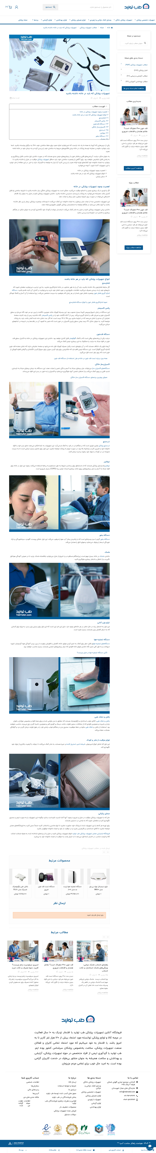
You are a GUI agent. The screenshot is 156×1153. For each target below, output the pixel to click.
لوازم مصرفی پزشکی (93, 1096)
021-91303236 (129, 1096)
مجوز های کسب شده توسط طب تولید (61, 1093)
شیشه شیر (81, 744)
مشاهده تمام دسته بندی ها (134, 88)
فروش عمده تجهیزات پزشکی (65, 1111)
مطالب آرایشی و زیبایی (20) (137, 76)
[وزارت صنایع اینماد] (52, 1129)
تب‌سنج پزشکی (104, 446)
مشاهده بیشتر (33, 989)
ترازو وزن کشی (103, 622)
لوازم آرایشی (96, 1103)
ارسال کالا (72, 1082)
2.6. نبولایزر (104, 133)
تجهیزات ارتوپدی (94, 1099)
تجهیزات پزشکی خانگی (92, 1082)
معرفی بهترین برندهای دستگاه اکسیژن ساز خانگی (88, 377)
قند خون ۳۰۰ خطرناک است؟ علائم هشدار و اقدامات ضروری (58, 966)
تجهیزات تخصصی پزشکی (91, 1092)
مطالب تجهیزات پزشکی (90, 848)
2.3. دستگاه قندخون (100, 124)
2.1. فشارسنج (103, 118)
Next (107, 852)
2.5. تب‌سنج (103, 130)
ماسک (102, 556)
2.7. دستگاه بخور (102, 136)
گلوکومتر (72, 338)
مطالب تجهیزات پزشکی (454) (136, 65)
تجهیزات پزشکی (43, 159)
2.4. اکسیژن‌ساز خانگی (100, 127)
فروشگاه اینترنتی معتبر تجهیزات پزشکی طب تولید (91, 834)
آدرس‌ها (36, 1093)
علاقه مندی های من (31, 1097)
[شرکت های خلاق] (104, 1129)
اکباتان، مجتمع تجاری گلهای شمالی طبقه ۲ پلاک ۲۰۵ (121, 1083)
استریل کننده (71, 744)
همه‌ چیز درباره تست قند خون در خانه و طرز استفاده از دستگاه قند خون (80, 358)
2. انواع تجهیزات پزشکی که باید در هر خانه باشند (90, 115)
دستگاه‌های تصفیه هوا (101, 644)
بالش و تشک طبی (103, 721)
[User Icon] (16, 7)
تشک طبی (89, 727)
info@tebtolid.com (127, 1092)
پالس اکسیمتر (47, 315)
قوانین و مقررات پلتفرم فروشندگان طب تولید (60, 1102)
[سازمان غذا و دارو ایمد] (78, 1129)
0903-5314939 (129, 1099)
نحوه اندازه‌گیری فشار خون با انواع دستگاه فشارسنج (88, 302)
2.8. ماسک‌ (104, 139)
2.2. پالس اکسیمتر (101, 121)
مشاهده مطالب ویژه (133, 247)
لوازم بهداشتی (95, 1107)
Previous (104, 852)
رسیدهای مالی (33, 1089)
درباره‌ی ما (72, 1089)
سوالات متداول (70, 1114)
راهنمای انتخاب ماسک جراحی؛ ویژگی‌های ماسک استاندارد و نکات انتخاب (93, 968)
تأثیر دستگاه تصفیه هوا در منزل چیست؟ (92, 653)
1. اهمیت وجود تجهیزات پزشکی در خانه (94, 112)
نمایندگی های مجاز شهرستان (123, 1088)
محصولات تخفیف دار (67, 1107)
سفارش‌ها (35, 1086)
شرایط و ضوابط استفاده (67, 1086)
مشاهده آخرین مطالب (134, 168)
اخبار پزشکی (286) (140, 70)
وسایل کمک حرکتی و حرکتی (93, 1087)
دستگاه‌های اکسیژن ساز (101, 368)
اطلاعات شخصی (32, 1082)
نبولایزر (107, 466)
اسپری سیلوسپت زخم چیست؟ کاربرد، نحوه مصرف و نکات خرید (25, 966)
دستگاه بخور (105, 539)
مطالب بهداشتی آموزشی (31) (136, 81)
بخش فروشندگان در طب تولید (64, 1097)
